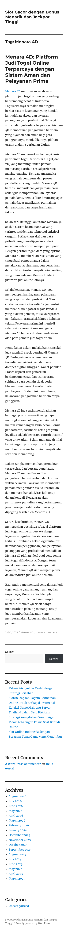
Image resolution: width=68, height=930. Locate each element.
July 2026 (15, 801)
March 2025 (17, 878)
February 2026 (19, 825)
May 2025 (15, 869)
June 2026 (16, 806)
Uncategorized (19, 906)
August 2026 (17, 796)
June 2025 (16, 864)
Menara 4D (12, 91)
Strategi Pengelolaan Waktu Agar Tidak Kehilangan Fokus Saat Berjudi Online (34, 722)
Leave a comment (46, 632)
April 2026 (16, 815)
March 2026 (17, 820)
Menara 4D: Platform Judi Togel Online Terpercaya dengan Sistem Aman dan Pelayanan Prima (31, 69)
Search (10, 652)
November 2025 (20, 840)
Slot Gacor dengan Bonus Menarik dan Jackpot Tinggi (32, 17)
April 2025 (16, 873)
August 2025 (17, 854)
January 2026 (18, 830)
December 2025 (19, 835)
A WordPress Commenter (23, 764)
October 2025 (18, 844)
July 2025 (15, 859)
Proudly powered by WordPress (33, 923)
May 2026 (15, 811)
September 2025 (20, 849)
